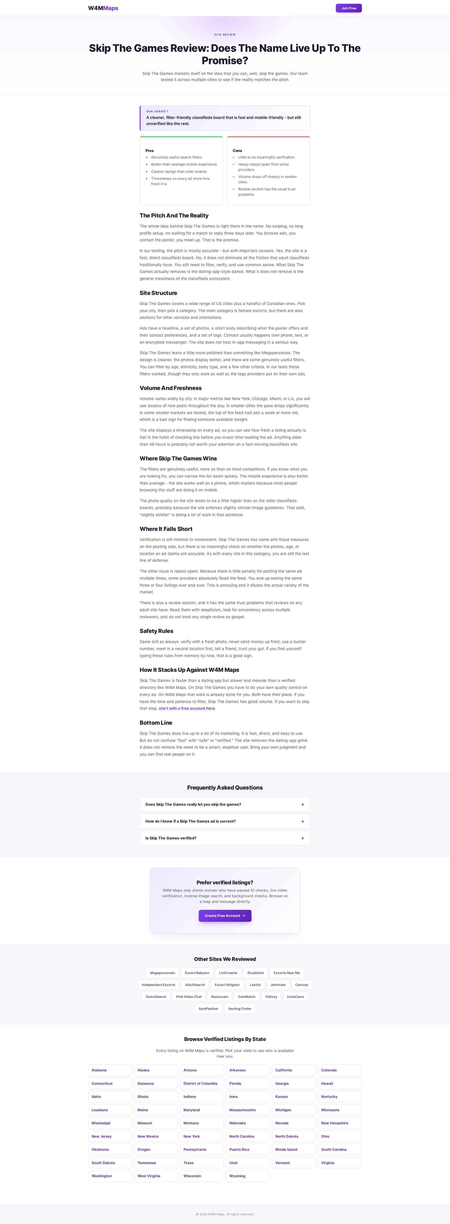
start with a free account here (187, 708)
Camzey (301, 985)
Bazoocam (219, 997)
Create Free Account (222, 915)
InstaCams (295, 997)
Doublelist (256, 973)
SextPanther (208, 1009)
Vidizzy (271, 997)
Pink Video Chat (189, 997)
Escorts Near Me (287, 973)
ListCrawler (228, 973)
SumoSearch (156, 997)
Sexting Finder (239, 1009)
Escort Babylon (197, 973)
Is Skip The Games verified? (171, 838)
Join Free (348, 8)
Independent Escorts (158, 985)
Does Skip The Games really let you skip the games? (193, 804)
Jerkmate (277, 985)
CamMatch (246, 997)
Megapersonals (162, 973)
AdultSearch (195, 985)
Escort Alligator (227, 985)
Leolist (255, 985)
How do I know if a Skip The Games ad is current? (191, 821)
